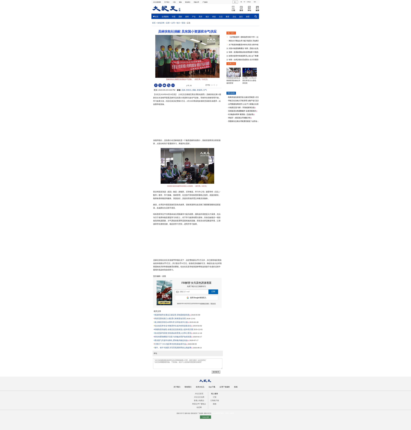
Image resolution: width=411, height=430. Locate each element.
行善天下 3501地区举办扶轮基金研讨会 (170, 344)
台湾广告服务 (225, 387)
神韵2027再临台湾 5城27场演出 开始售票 (244, 41)
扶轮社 (188, 90)
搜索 (255, 16)
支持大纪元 (200, 387)
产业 (194, 16)
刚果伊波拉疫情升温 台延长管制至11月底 (243, 97)
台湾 (173, 23)
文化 (234, 16)
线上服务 (214, 393)
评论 (249, 10)
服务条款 (188, 413)
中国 (173, 16)
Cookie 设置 (205, 417)
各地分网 (160, 23)
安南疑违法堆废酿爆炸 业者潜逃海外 (242, 111)
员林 (183, 90)
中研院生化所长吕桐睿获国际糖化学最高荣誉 (233, 80)
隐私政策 (194, 413)
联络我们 (188, 2)
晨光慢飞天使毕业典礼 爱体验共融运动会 (171, 340)
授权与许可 (180, 413)
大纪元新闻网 (157, 2)
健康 (257, 10)
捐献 (194, 90)
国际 (180, 16)
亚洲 (167, 23)
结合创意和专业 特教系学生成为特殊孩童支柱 (172, 326)
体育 (247, 16)
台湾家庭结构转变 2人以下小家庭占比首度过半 (246, 104)
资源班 (199, 90)
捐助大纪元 (207, 413)
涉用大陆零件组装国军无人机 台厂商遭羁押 (245, 56)
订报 (174, 2)
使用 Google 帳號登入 (198, 298)
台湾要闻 (165, 16)
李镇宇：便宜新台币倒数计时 (239, 118)
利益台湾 (196, 2)
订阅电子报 (214, 400)
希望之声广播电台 (199, 404)
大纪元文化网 (199, 397)
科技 (214, 16)
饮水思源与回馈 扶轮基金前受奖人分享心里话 (172, 333)
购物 (180, 2)
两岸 (200, 16)
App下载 (212, 387)
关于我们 (167, 2)
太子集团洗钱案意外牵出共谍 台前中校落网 (245, 45)
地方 (207, 16)
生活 (221, 16)
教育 (227, 16)
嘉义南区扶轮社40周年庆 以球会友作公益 (171, 322)
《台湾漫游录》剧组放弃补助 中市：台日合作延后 (248, 37)
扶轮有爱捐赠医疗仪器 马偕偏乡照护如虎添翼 (172, 337)
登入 (235, 2)
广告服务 (205, 2)
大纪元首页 (199, 393)
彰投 (183, 23)
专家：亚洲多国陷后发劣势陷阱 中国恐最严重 (246, 52)
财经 (187, 16)
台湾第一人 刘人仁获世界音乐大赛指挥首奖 (249, 80)
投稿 (236, 387)
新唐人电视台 (199, 400)
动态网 (199, 407)
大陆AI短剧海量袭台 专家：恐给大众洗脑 (244, 48)
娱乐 (241, 16)
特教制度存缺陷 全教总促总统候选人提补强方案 (173, 329)
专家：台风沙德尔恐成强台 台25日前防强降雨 (246, 60)
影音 (241, 10)
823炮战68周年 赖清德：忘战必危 (240, 114)
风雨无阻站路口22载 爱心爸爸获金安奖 (170, 319)
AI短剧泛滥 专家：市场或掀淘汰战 (241, 107)
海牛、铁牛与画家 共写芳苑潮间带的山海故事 (172, 348)
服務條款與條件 (204, 303)
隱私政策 (213, 303)
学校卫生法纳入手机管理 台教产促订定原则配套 (246, 101)
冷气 (205, 90)
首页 (156, 16)
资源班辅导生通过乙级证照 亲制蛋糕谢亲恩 (171, 315)
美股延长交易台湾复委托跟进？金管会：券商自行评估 (248, 121)
